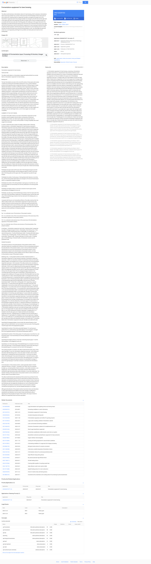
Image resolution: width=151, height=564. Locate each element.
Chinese (64, 22)
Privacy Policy (88, 561)
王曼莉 (59, 24)
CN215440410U (6, 426)
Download (73, 521)
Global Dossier (69, 62)
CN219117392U (6, 435)
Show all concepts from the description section (13, 552)
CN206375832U (6, 437)
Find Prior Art (69, 18)
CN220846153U (6, 446)
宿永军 (67, 24)
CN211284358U (6, 449)
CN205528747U (6, 409)
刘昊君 (63, 24)
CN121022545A (6, 417)
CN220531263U (6, 429)
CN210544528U (6, 454)
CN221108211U (6, 460)
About (57, 561)
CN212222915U (6, 412)
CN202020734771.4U (7, 489)
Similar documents (67, 58)
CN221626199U (6, 423)
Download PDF (59, 18)
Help (94, 561)
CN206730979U (6, 471)
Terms (81, 561)
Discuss (75, 62)
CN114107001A (6, 420)
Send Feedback (64, 561)
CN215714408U (6, 469)
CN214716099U (6, 440)
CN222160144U (6, 452)
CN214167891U (6, 443)
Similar (76, 18)
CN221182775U (6, 466)
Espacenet (63, 62)
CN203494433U (6, 415)
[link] (6, 527)
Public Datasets (74, 561)
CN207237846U (6, 457)
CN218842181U (6, 474)
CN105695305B (6, 406)
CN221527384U (6, 463)
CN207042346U (6, 432)
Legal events (59, 58)
